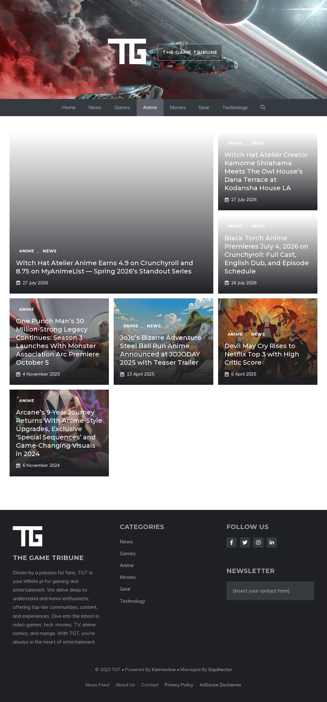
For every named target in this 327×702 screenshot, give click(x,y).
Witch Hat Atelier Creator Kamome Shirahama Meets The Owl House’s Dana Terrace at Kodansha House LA (266, 171)
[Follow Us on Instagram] (258, 542)
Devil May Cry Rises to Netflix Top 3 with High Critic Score (261, 354)
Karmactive (164, 669)
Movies (178, 107)
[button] (263, 107)
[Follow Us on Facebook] (231, 542)
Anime (150, 107)
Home (69, 107)
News (95, 107)
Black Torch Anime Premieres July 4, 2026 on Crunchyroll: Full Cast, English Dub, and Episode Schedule (266, 254)
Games (122, 107)
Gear (204, 107)
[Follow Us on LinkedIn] (272, 542)
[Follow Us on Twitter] (245, 542)
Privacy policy (179, 685)
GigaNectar (220, 669)
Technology (235, 107)
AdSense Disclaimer (220, 685)
